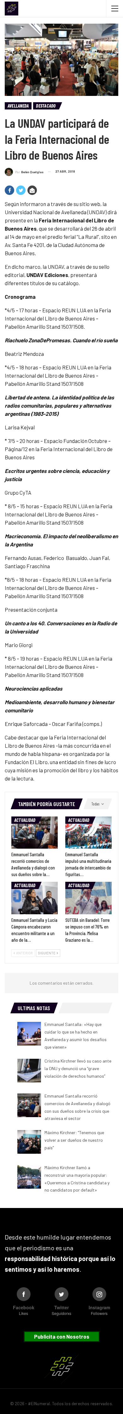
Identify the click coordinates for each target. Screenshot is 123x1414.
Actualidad (24, 820)
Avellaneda (18, 106)
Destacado (46, 106)
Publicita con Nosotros (61, 1336)
